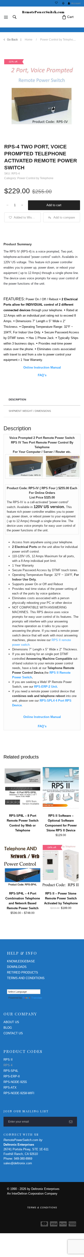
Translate (36, 997)
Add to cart (53, 205)
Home (28, 39)
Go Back (12, 39)
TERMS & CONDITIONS (42, 1207)
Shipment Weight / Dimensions (30, 411)
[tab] (41, 400)
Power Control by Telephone (58, 39)
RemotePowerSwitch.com (43, 12)
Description (17, 399)
